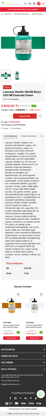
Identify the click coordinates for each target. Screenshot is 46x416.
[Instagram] (15, 398)
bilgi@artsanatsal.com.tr (10, 384)
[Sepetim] (39, 3)
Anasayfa (7, 14)
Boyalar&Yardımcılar (21, 14)
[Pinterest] (31, 398)
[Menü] (2, 3)
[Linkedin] (26, 398)
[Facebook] (10, 398)
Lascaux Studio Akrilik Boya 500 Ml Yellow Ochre (11, 326)
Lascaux (7, 87)
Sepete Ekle (24, 116)
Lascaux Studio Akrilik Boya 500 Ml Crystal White (34, 326)
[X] (20, 398)
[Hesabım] (34, 3)
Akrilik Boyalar (37, 14)
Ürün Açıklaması (10, 136)
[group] (23, 43)
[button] (2, 76)
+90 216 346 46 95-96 (10, 381)
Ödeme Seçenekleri (29, 136)
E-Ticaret (15, 414)
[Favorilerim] (43, 3)
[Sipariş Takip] (30, 3)
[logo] (13, 3)
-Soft (9, 414)
